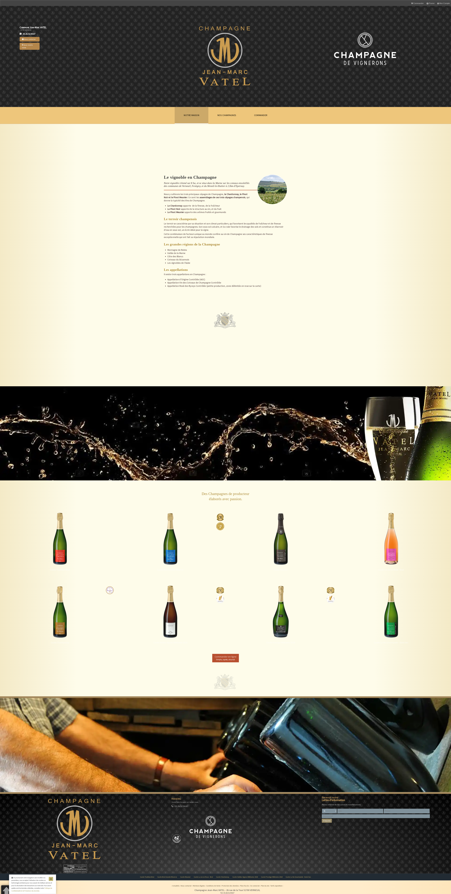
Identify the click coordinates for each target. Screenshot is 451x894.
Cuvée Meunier (185, 877)
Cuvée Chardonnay (222, 877)
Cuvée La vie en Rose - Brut (203, 877)
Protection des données (230, 886)
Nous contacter (30, 39)
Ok (51, 879)
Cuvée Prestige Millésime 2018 (271, 877)
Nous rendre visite (27, 46)
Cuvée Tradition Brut (147, 877)
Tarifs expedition (276, 886)
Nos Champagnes (226, 115)
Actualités (176, 886)
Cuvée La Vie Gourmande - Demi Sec (298, 877)
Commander (260, 115)
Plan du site (265, 886)
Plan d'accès (244, 886)
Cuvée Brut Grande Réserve (167, 877)
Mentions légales (199, 886)
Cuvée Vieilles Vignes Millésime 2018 (245, 877)
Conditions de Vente (213, 886)
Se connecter (255, 886)
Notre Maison (191, 115)
